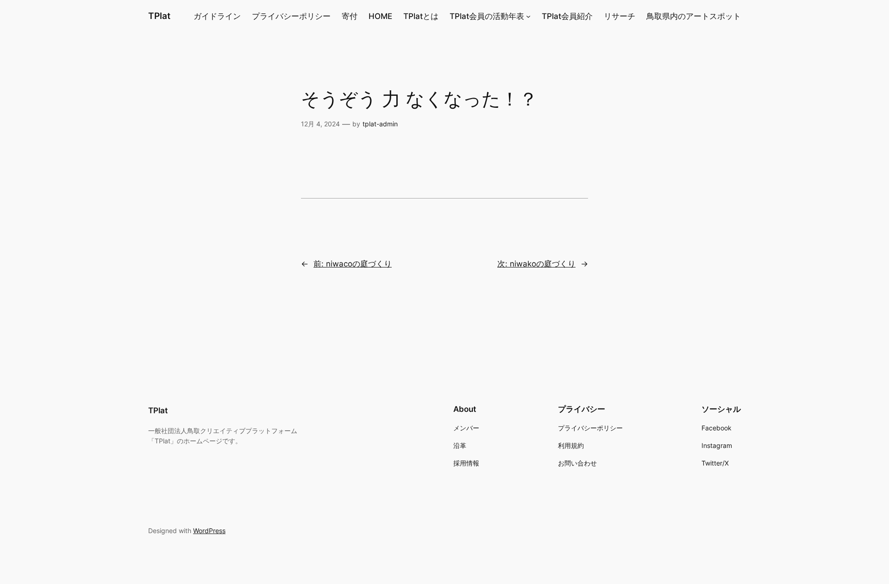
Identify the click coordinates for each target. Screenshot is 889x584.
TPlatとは (420, 16)
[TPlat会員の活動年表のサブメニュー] (528, 16)
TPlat (159, 15)
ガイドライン (217, 16)
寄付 (349, 16)
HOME (380, 16)
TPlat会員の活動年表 (487, 16)
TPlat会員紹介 (567, 16)
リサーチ (619, 16)
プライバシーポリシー (291, 16)
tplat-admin (380, 124)
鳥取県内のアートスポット (693, 16)
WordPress (209, 530)
